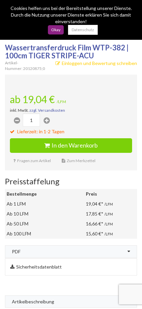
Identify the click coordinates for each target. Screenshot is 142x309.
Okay (55, 29)
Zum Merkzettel (81, 160)
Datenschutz (83, 29)
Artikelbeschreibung (33, 301)
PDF (16, 251)
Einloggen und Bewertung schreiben (99, 63)
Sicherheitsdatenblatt (39, 267)
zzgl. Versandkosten (47, 110)
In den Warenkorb (75, 145)
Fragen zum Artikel (34, 160)
